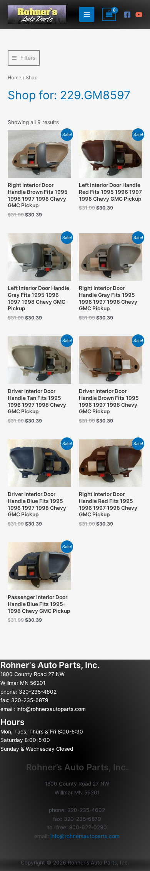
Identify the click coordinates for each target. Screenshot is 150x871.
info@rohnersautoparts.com (51, 709)
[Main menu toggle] (86, 14)
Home (14, 77)
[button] (24, 58)
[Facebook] (127, 14)
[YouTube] (138, 14)
